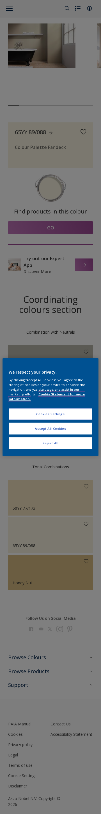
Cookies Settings (50, 414)
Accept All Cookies (50, 428)
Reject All (51, 443)
